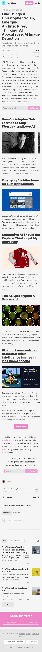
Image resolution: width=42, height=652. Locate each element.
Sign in (37, 3)
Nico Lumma (14, 560)
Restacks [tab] (16, 513)
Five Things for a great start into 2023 (15, 570)
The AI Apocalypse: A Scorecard (18, 297)
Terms (28, 634)
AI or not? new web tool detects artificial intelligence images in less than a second (19, 355)
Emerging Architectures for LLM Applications (20, 182)
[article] (21, 555)
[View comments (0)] (12, 56)
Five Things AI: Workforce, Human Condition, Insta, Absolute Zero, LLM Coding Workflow (14, 550)
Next (34, 497)
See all (6, 604)
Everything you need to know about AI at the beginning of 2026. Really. (15, 556)
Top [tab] (4, 541)
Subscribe (29, 3)
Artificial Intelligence (12, 10)
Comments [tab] (7, 513)
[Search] (38, 541)
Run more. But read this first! (13, 593)
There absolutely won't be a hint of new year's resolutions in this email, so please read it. (15, 576)
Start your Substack (15, 642)
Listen (37, 51)
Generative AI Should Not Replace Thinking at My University (21, 238)
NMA (4, 449)
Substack (10, 647)
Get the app (32, 642)
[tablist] (11, 513)
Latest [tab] (10, 541)
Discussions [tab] (19, 541)
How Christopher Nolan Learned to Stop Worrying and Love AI (20, 122)
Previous (9, 497)
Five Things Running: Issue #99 (14, 589)
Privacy (22, 634)
